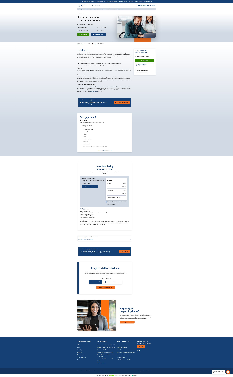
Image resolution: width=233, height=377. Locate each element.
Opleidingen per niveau (94, 9)
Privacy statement (146, 370)
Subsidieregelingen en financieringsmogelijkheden (126, 352)
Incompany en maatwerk (105, 9)
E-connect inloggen (151, 5)
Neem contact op (143, 5)
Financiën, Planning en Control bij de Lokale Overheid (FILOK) (105, 355)
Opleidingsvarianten (94, 91)
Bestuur (78, 347)
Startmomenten (100, 43)
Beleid (78, 345)
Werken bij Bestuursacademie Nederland (124, 359)
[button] (228, 372)
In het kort (79, 43)
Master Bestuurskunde (101, 362)
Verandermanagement (81, 357)
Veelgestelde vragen (120, 349)
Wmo (78, 359)
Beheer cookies (153, 370)
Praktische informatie (121, 357)
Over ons (113, 9)
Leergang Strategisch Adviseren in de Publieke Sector (105, 359)
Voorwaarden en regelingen (122, 354)
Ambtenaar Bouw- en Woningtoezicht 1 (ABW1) (106, 345)
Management (79, 352)
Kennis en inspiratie (120, 9)
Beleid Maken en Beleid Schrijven (103, 349)
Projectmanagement (81, 354)
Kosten (93, 43)
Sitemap (139, 370)
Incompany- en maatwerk (122, 347)
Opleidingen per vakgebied (83, 9)
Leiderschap (79, 349)
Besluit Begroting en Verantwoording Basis (105, 352)
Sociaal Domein (80, 12)
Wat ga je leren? (87, 43)
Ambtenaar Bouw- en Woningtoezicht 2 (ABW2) (106, 347)
